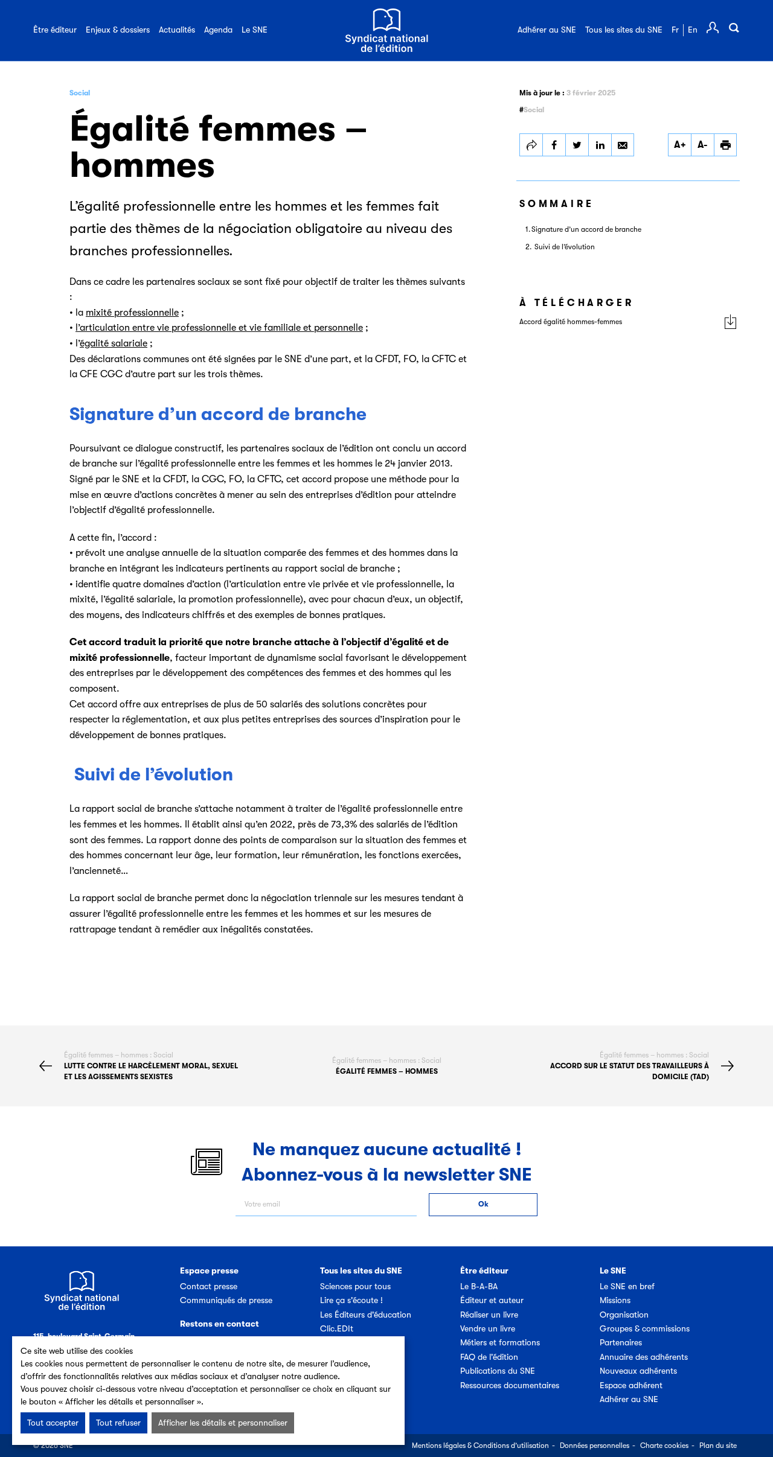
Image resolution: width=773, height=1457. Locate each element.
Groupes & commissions (645, 1328)
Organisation (624, 1314)
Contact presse (208, 1286)
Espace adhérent (631, 1385)
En (693, 29)
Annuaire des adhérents (644, 1357)
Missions (615, 1300)
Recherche (734, 28)
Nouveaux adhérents (638, 1371)
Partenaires (621, 1342)
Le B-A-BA (479, 1286)
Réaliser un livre (489, 1314)
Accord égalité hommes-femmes (570, 321)
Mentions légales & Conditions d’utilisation (480, 1445)
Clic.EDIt (336, 1328)
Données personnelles (594, 1445)
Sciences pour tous (355, 1286)
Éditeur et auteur (492, 1300)
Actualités (177, 29)
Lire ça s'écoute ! (351, 1300)
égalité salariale (113, 343)
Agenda (218, 29)
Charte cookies (664, 1445)
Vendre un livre (487, 1328)
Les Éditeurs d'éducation (365, 1314)
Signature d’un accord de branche (586, 229)
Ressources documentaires (509, 1385)
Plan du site (718, 1445)
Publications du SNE (497, 1371)
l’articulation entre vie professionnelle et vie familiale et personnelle (219, 327)
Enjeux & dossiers (118, 29)
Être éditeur (55, 29)
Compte (713, 28)
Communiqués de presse (226, 1300)
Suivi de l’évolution (564, 247)
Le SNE (255, 29)
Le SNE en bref (627, 1286)
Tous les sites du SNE (623, 29)
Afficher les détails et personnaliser (222, 1422)
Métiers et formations (500, 1342)
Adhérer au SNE (547, 29)
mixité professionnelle (132, 312)
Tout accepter (53, 1422)
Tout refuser (118, 1422)
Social (79, 93)
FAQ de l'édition (489, 1357)
